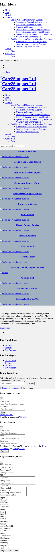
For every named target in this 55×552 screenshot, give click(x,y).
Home (8, 10)
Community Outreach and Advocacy (31, 22)
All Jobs (8, 345)
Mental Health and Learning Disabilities (33, 29)
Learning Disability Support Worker (27, 267)
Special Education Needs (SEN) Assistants (34, 34)
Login (3, 412)
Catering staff (27, 246)
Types (2, 497)
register (3, 72)
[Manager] (7, 540)
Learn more (5, 328)
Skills (2, 533)
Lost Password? (6, 414)
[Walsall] (6, 524)
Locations (4, 521)
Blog (13, 51)
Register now (6, 551)
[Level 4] (3, 519)
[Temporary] (4, 507)
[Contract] (4, 500)
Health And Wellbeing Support (28, 172)
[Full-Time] (4, 502)
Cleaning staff (27, 278)
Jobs (7, 12)
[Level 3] (3, 516)
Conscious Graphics (10, 388)
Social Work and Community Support (26, 20)
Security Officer (27, 257)
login (8, 72)
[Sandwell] (6, 531)
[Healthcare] (7, 538)
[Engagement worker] (13, 495)
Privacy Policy (19, 448)
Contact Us (10, 53)
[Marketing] (7, 543)
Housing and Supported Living (29, 27)
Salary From (5, 480)
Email (2, 436)
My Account (10, 350)
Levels (3, 509)
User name (4, 401)
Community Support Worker (27, 183)
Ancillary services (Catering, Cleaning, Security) (31, 39)
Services (8, 17)
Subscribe (30, 383)
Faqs (13, 56)
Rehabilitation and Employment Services (33, 32)
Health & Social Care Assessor (27, 162)
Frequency (4, 545)
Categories (4, 485)
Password (4, 406)
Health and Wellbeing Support (29, 24)
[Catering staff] (13, 488)
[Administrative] (7, 536)
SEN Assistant (27, 214)
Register (8, 15)
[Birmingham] (6, 528)
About (8, 49)
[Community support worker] (13, 493)
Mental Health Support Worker (27, 193)
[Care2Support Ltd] (18, 83)
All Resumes (10, 360)
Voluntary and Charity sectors (28, 37)
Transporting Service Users (27, 46)
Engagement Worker (27, 204)
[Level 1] (3, 512)
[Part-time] (4, 505)
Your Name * (5, 470)
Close (16, 551)
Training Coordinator (27, 151)
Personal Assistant (27, 236)
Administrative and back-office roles (31, 41)
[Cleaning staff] (13, 490)
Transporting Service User (28, 299)
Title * (2, 475)
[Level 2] (3, 514)
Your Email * (5, 465)
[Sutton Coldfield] (6, 526)
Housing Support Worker (27, 225)
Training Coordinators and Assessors (31, 44)
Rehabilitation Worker (27, 288)
